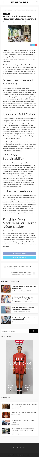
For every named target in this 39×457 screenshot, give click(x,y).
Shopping (6, 13)
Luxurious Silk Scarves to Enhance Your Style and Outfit (23, 287)
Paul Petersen (17, 301)
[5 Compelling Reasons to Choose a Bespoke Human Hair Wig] (6, 406)
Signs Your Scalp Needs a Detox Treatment (24, 412)
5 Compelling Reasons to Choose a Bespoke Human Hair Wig (24, 405)
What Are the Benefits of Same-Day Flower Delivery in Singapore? (23, 308)
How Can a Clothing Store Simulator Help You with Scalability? (24, 318)
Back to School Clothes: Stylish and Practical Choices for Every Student (22, 297)
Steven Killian (8, 22)
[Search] (36, 2)
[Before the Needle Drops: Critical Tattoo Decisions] (6, 423)
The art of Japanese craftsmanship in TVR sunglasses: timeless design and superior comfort (23, 430)
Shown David (17, 311)
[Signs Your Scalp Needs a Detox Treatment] (6, 415)
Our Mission (23, 448)
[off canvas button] (2, 2)
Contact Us (16, 448)
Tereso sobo (17, 322)
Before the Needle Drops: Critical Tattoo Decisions (23, 421)
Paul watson (17, 290)
